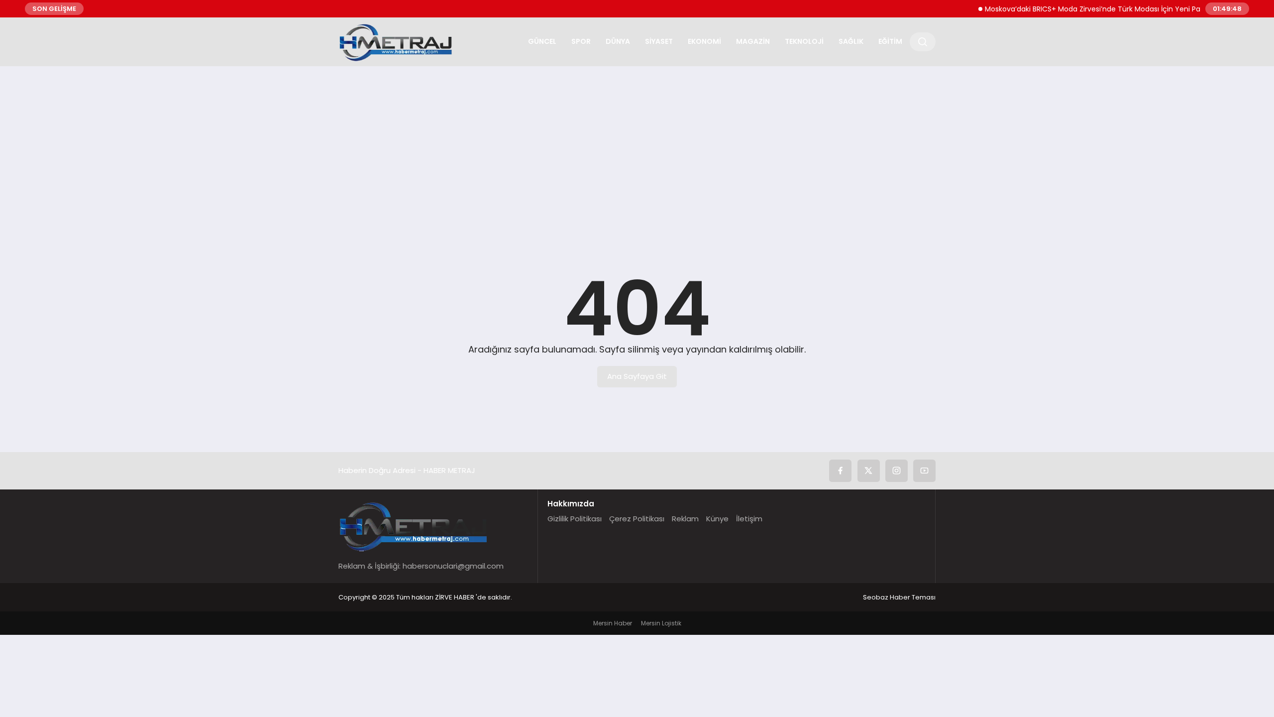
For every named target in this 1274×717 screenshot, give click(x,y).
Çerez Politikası (636, 518)
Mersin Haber (612, 623)
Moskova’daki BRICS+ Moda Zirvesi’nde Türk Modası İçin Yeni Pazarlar (1091, 9)
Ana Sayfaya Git (637, 376)
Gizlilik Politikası (574, 518)
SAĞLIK (851, 41)
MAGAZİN (753, 41)
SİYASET (659, 41)
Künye (717, 518)
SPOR (581, 41)
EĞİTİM (890, 41)
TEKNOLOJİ (804, 41)
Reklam (685, 518)
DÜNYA (618, 41)
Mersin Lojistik (661, 623)
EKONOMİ (704, 41)
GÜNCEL (542, 41)
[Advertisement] (637, 151)
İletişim (749, 518)
